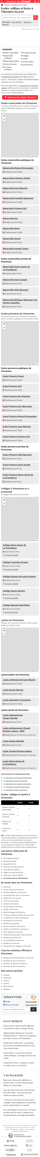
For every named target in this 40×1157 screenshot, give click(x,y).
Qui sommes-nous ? (9, 1125)
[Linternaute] (10, 1146)
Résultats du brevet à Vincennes (15, 963)
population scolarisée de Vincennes (18, 778)
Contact (18, 1125)
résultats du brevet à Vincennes (18, 787)
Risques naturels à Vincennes (14, 926)
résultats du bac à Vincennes (16, 781)
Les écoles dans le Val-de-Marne (15, 878)
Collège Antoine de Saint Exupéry (19, 576)
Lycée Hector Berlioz (13, 690)
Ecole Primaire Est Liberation (17, 406)
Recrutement (33, 1125)
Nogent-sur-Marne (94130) (13, 872)
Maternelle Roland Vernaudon (18, 168)
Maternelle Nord (11, 228)
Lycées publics (28, 62)
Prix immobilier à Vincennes (13, 940)
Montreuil (27, 22)
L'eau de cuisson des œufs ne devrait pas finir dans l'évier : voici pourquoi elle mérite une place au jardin (19, 1092)
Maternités (7, 978)
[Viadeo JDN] (29, 1150)
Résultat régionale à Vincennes (14, 892)
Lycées (25, 58)
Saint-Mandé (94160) (11, 858)
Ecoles (7, 5)
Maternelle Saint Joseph (15, 279)
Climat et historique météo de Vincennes (18, 915)
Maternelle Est (10, 218)
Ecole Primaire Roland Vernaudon (20, 416)
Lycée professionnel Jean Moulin (19, 679)
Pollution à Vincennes (11, 923)
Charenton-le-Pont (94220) (13, 875)
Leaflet (36, 156)
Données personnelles (12, 1127)
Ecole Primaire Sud (12, 386)
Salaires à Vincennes (11, 904)
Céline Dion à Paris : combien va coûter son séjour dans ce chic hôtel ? (18, 1064)
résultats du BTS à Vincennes (17, 790)
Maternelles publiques (8, 57)
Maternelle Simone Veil (15, 208)
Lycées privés (28, 65)
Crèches (6, 981)
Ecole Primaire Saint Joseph (16, 464)
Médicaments (8, 986)
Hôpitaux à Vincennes (11, 943)
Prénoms (6, 975)
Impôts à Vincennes (10, 909)
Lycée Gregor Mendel (13, 741)
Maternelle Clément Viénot (16, 178)
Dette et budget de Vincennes (14, 912)
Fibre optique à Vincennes (13, 932)
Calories (6, 983)
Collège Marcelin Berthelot (16, 605)
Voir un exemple (31, 1002)
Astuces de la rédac (12, 1005)
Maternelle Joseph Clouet (15, 248)
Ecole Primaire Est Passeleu (16, 396)
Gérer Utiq (9, 1129)
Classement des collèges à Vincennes (21, 97)
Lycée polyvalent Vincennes (17, 700)
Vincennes (7, 887)
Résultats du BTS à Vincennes (14, 966)
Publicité (25, 1125)
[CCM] (10, 1141)
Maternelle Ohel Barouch (15, 289)
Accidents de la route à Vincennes (16, 918)
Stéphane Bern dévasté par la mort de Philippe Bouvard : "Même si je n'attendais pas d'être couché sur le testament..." (19, 1035)
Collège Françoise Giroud (15, 562)
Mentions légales (19, 1129)
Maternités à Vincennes (12, 898)
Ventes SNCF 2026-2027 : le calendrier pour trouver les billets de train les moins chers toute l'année (19, 1045)
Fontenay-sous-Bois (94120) (13, 867)
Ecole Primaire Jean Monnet (17, 426)
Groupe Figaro (30, 1129)
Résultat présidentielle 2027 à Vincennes (18, 958)
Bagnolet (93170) (9, 864)
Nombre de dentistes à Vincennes (16, 929)
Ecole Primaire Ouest (13, 376)
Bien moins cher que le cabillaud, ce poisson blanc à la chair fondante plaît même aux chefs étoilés (18, 1082)
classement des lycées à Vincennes (18, 784)
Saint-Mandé (16, 22)
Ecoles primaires (10, 64)
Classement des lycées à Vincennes (16, 895)
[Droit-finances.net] (29, 1145)
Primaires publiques (8, 68)
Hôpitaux (6, 989)
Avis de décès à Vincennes (13, 907)
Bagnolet (5, 24)
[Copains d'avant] (10, 1150)
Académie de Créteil (19, 5)
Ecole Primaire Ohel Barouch (17, 454)
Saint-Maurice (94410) (11, 870)
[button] (4, 116)
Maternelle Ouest (12, 238)
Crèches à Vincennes (11, 901)
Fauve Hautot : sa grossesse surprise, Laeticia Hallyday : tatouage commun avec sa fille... (19, 1055)
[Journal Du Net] (29, 1141)
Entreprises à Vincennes (12, 937)
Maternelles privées (11, 61)
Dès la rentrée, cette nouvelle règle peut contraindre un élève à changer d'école (18, 1027)
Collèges (26, 56)
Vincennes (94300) (11, 555)
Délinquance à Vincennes (12, 921)
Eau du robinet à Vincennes (13, 890)
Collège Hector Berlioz (14, 591)
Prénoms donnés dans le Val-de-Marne (17, 935)
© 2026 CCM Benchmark (20, 1131)
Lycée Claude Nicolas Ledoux (17, 751)
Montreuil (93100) (11, 612)
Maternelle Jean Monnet (15, 188)
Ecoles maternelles (11, 53)
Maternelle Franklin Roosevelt (18, 198)
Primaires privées (29, 53)
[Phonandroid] (29, 1154)
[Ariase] (10, 1154)
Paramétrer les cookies (28, 1127)
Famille (7, 1002)
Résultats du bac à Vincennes (14, 961)
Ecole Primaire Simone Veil (16, 436)
